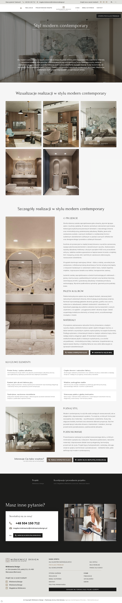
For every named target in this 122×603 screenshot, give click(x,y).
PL (111, 2)
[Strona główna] (21, 8)
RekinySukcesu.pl (93, 600)
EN (115, 2)
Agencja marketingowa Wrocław (75, 600)
